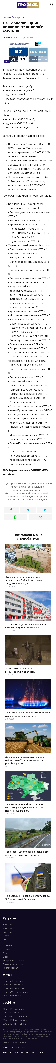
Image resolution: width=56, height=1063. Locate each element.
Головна (6, 1043)
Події (5, 939)
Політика (7, 946)
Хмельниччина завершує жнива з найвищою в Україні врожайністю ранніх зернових (24, 760)
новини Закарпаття (13, 985)
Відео (6, 957)
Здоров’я (7, 928)
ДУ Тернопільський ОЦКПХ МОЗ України (28, 483)
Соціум (6, 949)
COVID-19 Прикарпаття (15, 1016)
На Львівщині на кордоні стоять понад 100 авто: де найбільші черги (27, 897)
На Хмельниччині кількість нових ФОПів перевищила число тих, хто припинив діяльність (24, 807)
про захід (44, 496)
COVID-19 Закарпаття (13, 1012)
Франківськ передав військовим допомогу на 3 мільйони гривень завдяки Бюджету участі (24, 580)
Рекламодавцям (11, 968)
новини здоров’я (17, 493)
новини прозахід (39, 493)
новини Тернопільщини (21, 496)
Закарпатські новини (14, 960)
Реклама (23, 1043)
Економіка (8, 924)
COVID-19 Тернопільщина (16, 1020)
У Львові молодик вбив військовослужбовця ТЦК (20, 670)
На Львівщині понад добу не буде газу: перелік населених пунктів (27, 714)
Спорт (6, 953)
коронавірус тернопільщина (28, 486)
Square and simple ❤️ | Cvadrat (15, 1047)
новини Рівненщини (13, 996)
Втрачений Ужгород (13, 964)
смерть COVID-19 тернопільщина (28, 499)
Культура (7, 932)
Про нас (14, 1043)
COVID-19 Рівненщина (14, 1024)
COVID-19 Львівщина (13, 1009)
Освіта (6, 935)
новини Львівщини (13, 981)
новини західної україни (28, 490)
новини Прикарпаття (14, 988)
